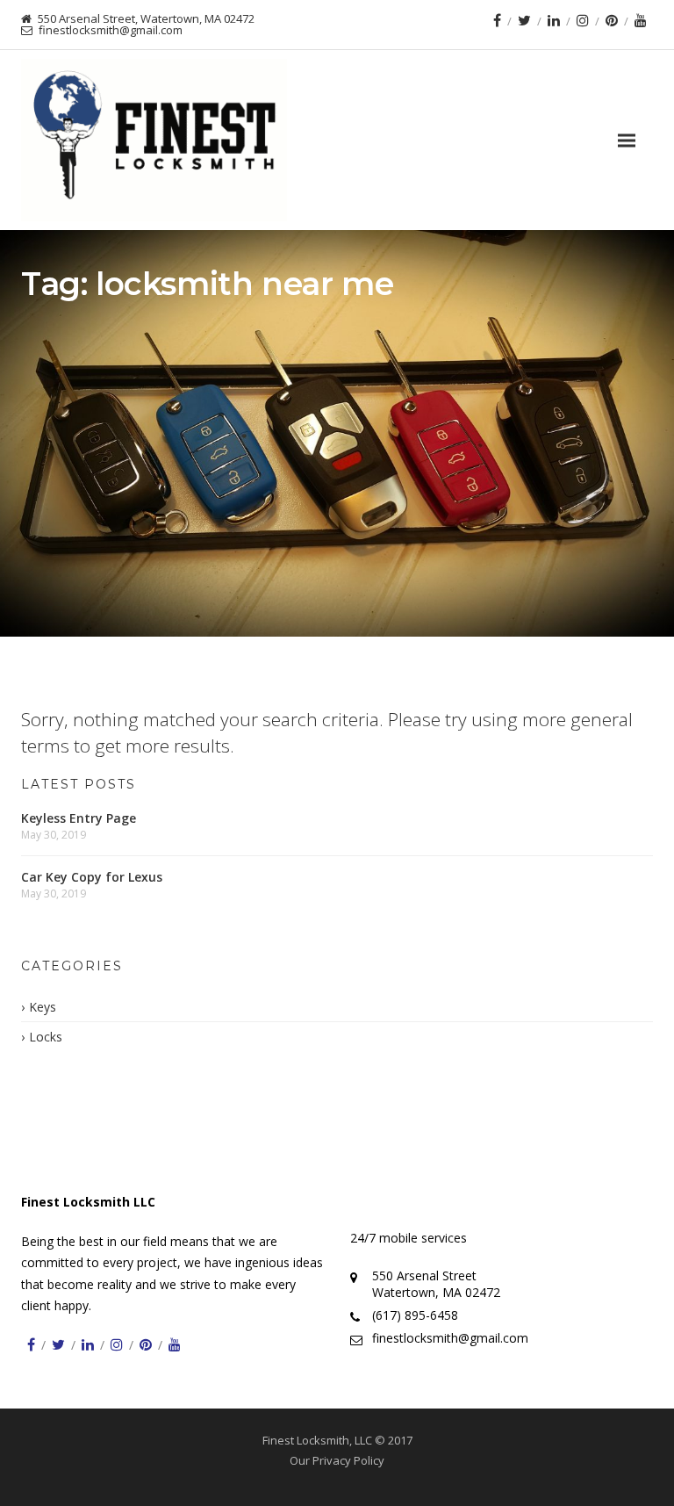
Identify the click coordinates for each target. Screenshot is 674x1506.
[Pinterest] (611, 20)
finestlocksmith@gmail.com (450, 1337)
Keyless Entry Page (78, 818)
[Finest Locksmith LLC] (154, 140)
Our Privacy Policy (337, 1460)
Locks (45, 1036)
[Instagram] (582, 20)
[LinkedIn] (553, 20)
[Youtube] (640, 20)
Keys (42, 1006)
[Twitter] (524, 20)
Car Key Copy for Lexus (91, 876)
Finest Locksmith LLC (88, 1201)
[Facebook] (497, 20)
